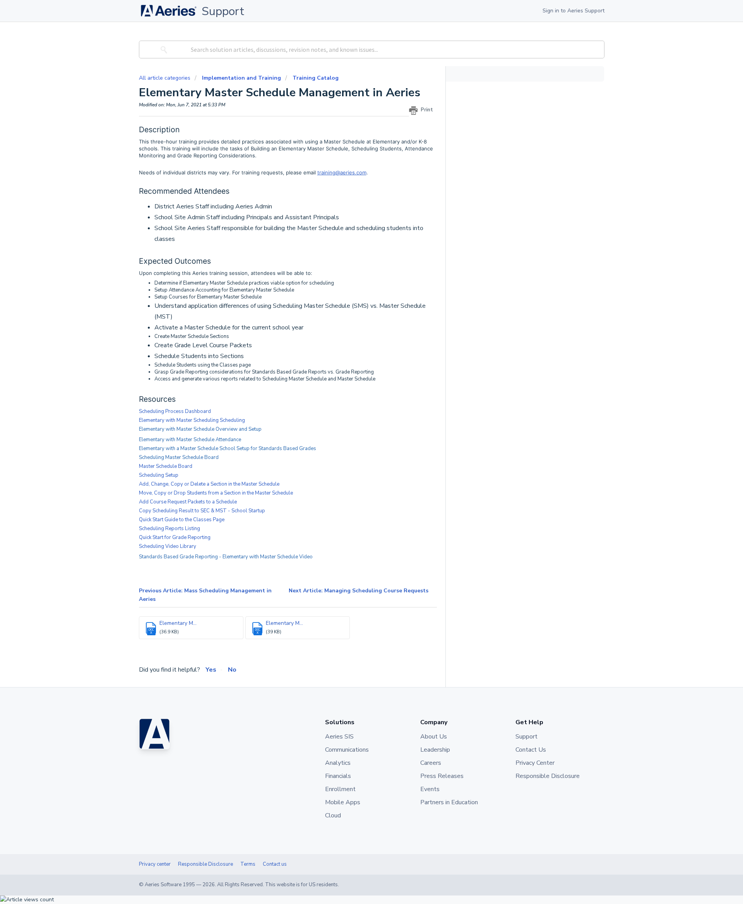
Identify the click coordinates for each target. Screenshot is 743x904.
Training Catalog (316, 78)
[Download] (357, 360)
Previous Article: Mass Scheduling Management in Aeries (205, 595)
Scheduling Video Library (167, 546)
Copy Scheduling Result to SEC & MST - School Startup (202, 510)
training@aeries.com (341, 172)
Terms (247, 864)
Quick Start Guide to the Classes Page (181, 519)
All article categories (165, 78)
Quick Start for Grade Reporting (175, 537)
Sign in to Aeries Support (573, 10)
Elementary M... (178, 623)
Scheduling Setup (158, 475)
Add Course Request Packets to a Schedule (188, 501)
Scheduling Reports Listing (169, 528)
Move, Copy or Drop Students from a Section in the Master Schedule (216, 493)
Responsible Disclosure (205, 864)
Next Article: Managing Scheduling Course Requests (358, 590)
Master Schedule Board (165, 466)
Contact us (275, 864)
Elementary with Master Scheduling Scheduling (192, 420)
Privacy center (155, 864)
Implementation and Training (241, 78)
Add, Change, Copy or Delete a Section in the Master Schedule (209, 484)
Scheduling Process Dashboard (175, 411)
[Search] (162, 49)
